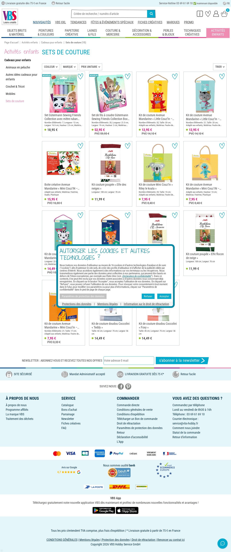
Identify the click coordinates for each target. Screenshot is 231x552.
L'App (120, 441)
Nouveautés (42, 22)
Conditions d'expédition (131, 414)
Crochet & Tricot (15, 86)
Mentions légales (107, 304)
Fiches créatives (150, 22)
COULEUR (49, 66)
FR (228, 3)
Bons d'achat (69, 409)
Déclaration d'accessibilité (132, 437)
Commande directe (128, 405)
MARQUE (68, 66)
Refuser (148, 296)
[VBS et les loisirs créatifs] (9, 16)
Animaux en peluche (18, 67)
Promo (189, 22)
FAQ (63, 428)
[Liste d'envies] (208, 13)
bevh (132, 465)
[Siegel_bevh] (119, 472)
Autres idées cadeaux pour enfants (21, 77)
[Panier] (224, 13)
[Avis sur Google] (69, 470)
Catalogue (67, 405)
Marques (173, 22)
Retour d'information (184, 437)
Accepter (164, 296)
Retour (121, 432)
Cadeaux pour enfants (51, 42)
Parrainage (67, 414)
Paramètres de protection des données (140, 428)
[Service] (200, 13)
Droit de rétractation (128, 423)
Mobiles (10, 94)
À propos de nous (16, 405)
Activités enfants (30, 42)
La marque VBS (15, 414)
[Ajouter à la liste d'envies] (80, 76)
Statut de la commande (186, 432)
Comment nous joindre (186, 428)
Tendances (78, 22)
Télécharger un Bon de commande (137, 419)
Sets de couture (15, 101)
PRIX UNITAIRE (89, 66)
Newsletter (67, 419)
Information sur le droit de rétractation (146, 304)
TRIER (218, 66)
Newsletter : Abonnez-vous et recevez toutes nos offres (62, 360)
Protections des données (76, 304)
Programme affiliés (17, 409)
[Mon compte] (216, 13)
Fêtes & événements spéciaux (112, 22)
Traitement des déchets (19, 419)
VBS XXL (60, 22)
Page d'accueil (11, 42)
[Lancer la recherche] (151, 13)
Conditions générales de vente (135, 409)
